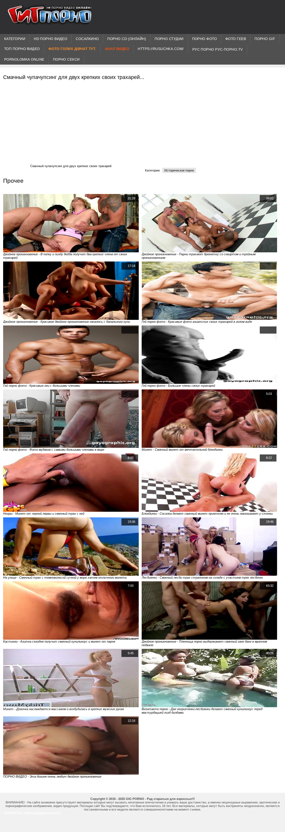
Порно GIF (265, 39)
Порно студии (169, 39)
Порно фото (204, 39)
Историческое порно (179, 170)
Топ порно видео (22, 49)
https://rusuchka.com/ (161, 49)
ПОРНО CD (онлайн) (126, 39)
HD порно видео (50, 39)
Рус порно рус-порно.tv (217, 49)
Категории (14, 39)
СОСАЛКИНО (87, 39)
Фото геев (235, 39)
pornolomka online (24, 59)
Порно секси (66, 59)
